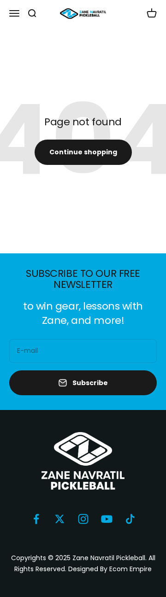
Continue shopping (83, 152)
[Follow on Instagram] (83, 519)
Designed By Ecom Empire (110, 569)
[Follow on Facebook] (36, 519)
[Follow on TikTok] (130, 519)
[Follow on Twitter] (59, 519)
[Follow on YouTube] (107, 519)
